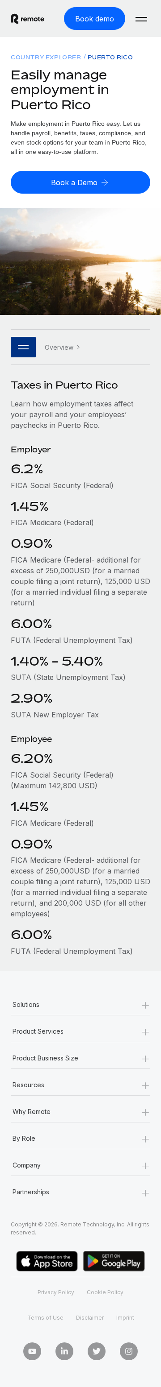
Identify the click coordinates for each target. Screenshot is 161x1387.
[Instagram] (129, 1351)
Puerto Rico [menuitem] (110, 57)
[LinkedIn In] (64, 1351)
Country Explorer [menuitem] (46, 57)
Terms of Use (45, 1317)
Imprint (125, 1317)
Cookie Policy (105, 1292)
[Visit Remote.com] (27, 18)
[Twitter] (97, 1351)
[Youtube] (32, 1351)
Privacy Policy (56, 1292)
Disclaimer (90, 1317)
